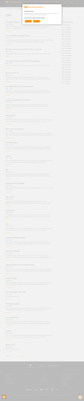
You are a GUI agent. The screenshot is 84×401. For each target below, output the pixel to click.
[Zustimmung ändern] (4, 396)
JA (28, 21)
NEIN (37, 21)
